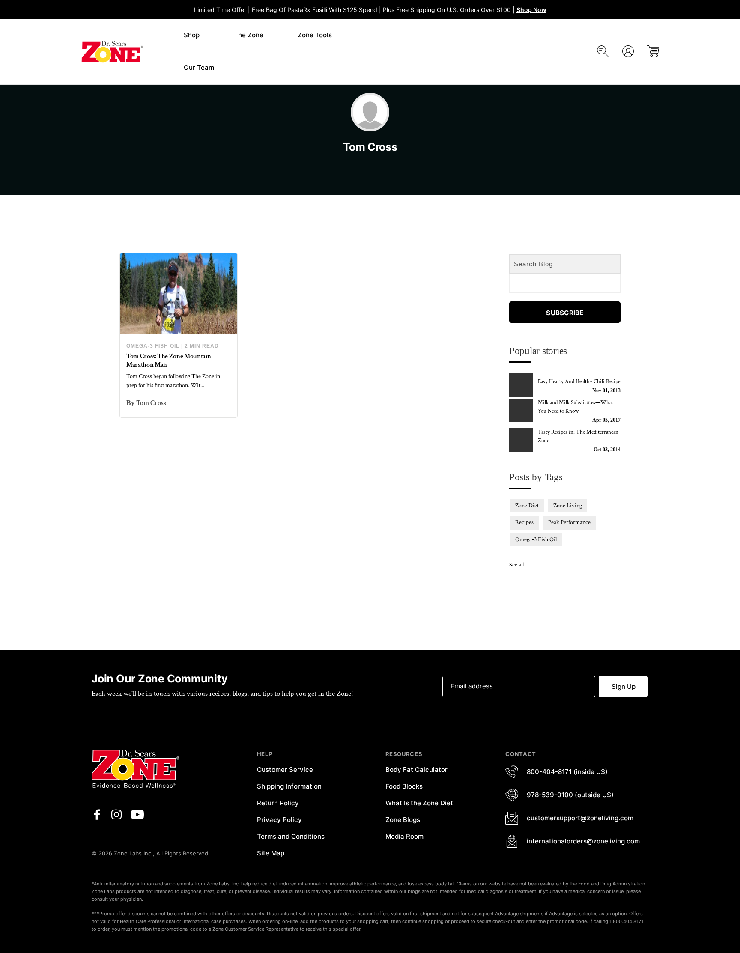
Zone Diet (527, 505)
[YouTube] (137, 814)
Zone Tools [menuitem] (315, 35)
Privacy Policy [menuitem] (279, 820)
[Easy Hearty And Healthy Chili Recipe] (522, 385)
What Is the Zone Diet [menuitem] (419, 803)
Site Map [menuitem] (270, 853)
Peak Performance (569, 522)
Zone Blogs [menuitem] (402, 820)
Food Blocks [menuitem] (404, 786)
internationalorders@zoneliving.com (583, 841)
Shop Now (531, 9)
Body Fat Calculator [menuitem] (416, 769)
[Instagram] (116, 815)
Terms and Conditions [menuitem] (291, 836)
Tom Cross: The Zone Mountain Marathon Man (168, 360)
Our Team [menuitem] (199, 67)
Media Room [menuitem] (404, 836)
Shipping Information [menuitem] (289, 786)
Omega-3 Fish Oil (152, 346)
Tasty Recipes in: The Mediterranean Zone (578, 436)
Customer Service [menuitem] (285, 769)
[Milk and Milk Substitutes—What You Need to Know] (522, 410)
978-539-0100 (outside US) (570, 795)
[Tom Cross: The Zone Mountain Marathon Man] (178, 293)
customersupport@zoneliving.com (580, 818)
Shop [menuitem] (192, 35)
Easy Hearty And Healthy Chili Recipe (579, 381)
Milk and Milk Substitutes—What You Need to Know (575, 407)
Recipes (524, 522)
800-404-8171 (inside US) (567, 772)
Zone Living (567, 505)
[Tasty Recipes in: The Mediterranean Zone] (522, 440)
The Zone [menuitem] (248, 35)
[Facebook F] (97, 815)
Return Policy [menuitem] (278, 803)
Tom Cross (151, 403)
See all (516, 565)
